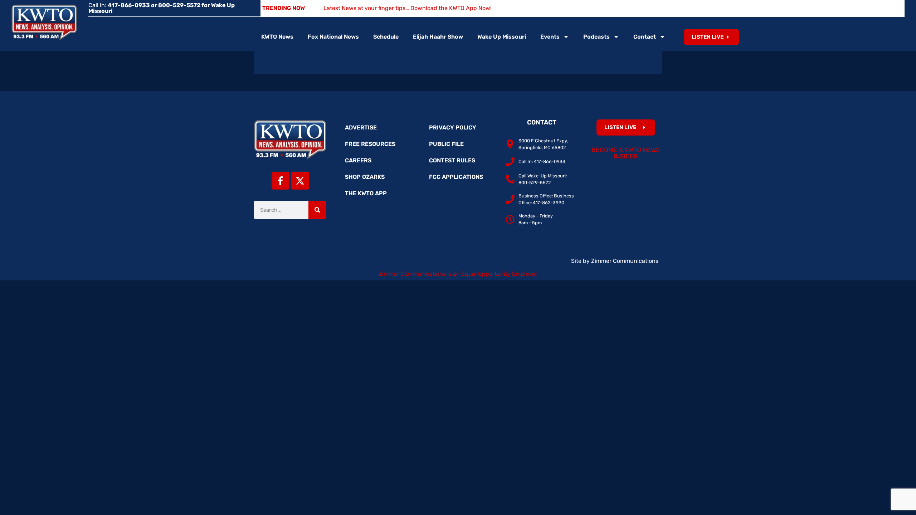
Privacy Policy (452, 127)
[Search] (317, 210)
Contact (644, 36)
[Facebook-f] (280, 181)
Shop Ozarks (365, 176)
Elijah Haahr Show (438, 36)
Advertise (361, 127)
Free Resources (370, 144)
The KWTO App (366, 193)
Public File (446, 144)
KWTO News (277, 36)
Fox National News (333, 36)
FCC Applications (456, 176)
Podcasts (596, 36)
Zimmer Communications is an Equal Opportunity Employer (458, 273)
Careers (358, 160)
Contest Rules (452, 160)
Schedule (386, 36)
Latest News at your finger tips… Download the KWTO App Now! (407, 8)
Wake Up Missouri (501, 36)
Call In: (161, 8)
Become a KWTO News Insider (625, 153)
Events (550, 36)
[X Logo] (300, 181)
